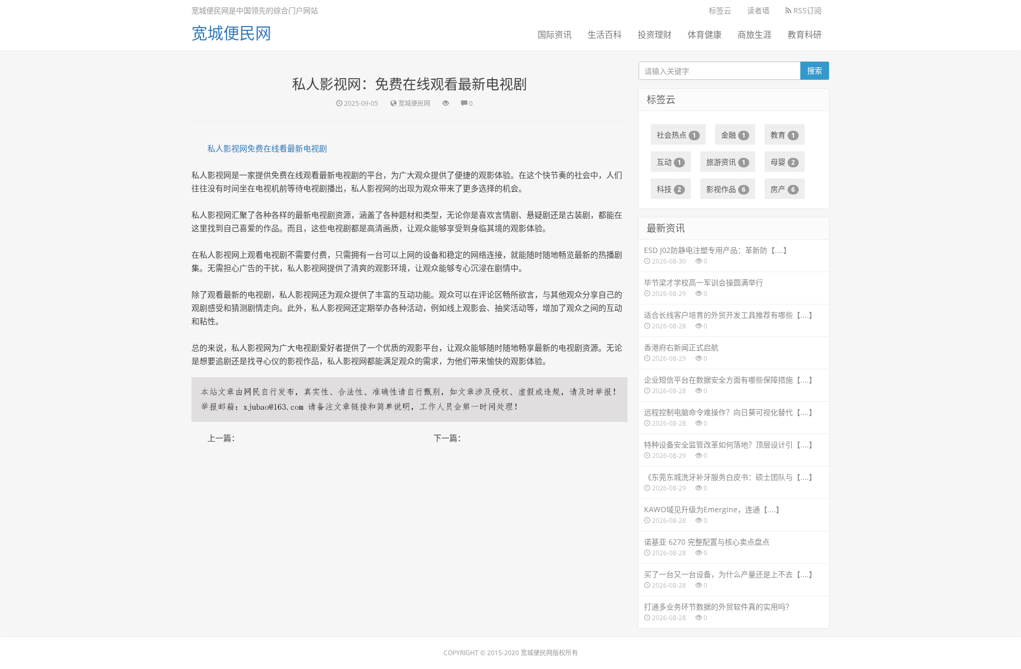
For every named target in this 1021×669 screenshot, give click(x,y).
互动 (669, 162)
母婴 (783, 162)
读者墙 (758, 10)
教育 (783, 135)
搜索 (814, 70)
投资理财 (655, 34)
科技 (669, 189)
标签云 (720, 10)
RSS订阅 (806, 10)
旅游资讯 (726, 162)
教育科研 (805, 34)
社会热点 (676, 135)
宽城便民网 (231, 33)
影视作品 (726, 189)
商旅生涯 (755, 34)
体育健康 (705, 34)
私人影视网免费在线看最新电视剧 (267, 148)
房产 (783, 189)
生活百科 (605, 34)
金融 (733, 135)
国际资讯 (555, 34)
